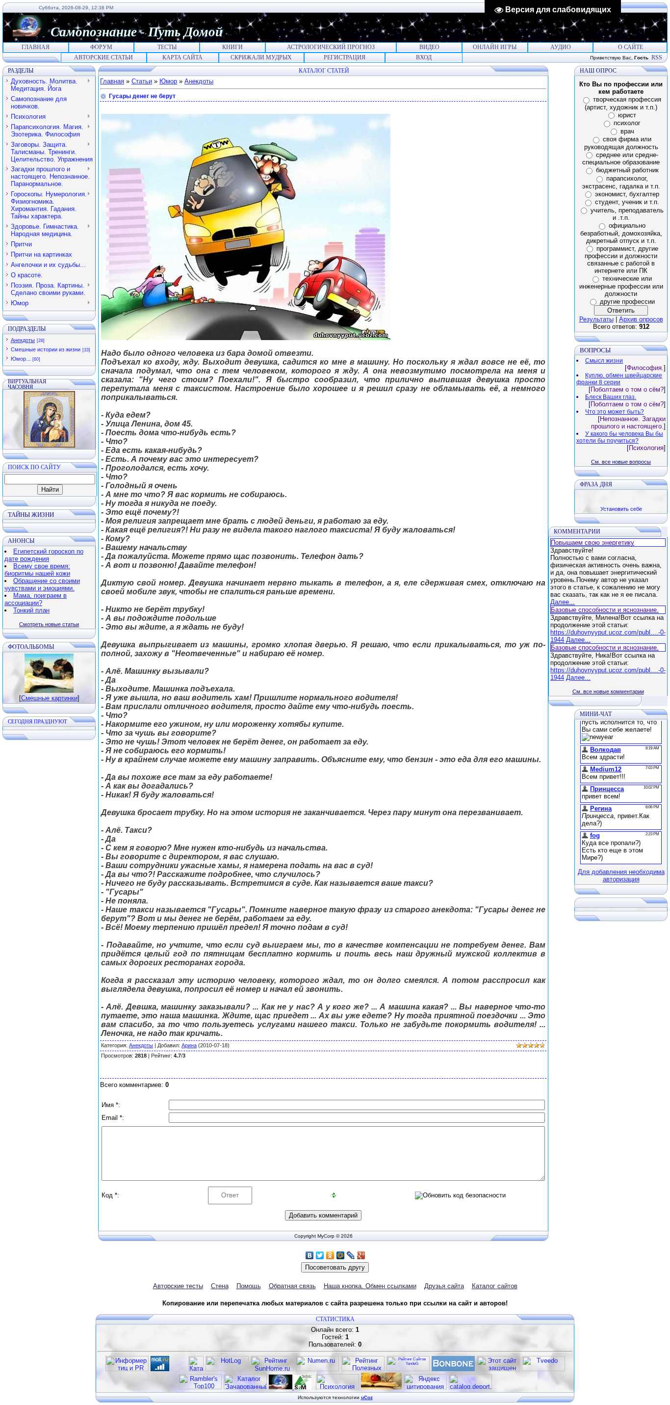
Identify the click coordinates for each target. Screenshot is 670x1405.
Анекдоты (23, 340)
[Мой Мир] (340, 1255)
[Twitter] (320, 1255)
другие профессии (627, 301)
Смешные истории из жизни (45, 349)
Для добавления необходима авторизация (621, 875)
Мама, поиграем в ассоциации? (35, 599)
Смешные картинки (49, 698)
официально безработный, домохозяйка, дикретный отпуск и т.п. (621, 233)
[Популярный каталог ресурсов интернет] (453, 1369)
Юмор (168, 81)
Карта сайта (182, 57)
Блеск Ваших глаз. (610, 397)
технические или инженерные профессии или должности (621, 286)
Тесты (167, 47)
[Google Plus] (361, 1255)
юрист (627, 115)
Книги (232, 47)
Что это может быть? (614, 411)
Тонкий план (31, 610)
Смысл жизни (604, 360)
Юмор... (20, 359)
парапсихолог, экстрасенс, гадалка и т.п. (621, 182)
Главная (36, 47)
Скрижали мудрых (261, 57)
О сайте (630, 47)
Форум (101, 47)
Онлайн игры (494, 47)
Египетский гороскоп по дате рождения (43, 555)
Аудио (560, 47)
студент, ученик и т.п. (627, 202)
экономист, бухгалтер (627, 194)
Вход (424, 57)
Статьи (141, 81)
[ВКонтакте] (310, 1255)
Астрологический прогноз (331, 47)
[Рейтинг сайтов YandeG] (408, 1370)
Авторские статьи (103, 57)
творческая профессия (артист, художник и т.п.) (623, 103)
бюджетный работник (627, 170)
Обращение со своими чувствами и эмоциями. (42, 584)
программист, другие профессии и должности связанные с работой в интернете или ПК (621, 260)
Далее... (562, 602)
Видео (429, 47)
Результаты (596, 319)
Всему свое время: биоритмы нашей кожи (37, 569)
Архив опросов (641, 319)
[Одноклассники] (330, 1255)
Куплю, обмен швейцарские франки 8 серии (619, 379)
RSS (656, 57)
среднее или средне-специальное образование (621, 158)
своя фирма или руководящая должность (621, 143)
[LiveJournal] (351, 1255)
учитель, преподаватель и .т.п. (627, 214)
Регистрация (344, 57)
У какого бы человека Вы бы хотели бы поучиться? (619, 437)
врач (627, 131)
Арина (189, 1045)
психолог (627, 123)
